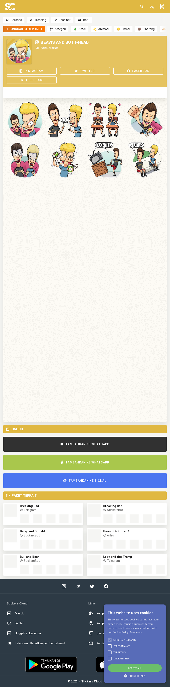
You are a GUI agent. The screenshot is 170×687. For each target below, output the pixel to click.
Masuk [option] (19, 613)
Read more (136, 632)
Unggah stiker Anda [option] (28, 633)
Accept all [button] (135, 668)
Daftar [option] (19, 623)
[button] (152, 7)
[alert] (135, 643)
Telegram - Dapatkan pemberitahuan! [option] (40, 643)
